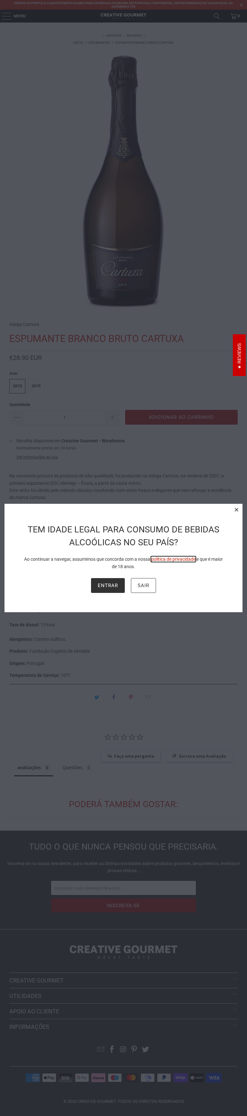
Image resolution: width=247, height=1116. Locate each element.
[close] (236, 509)
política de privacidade (173, 559)
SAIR (143, 585)
